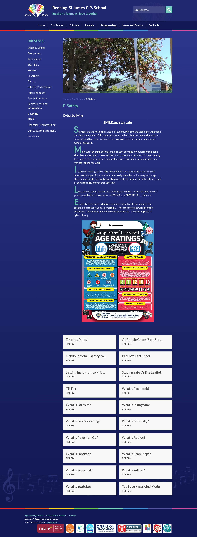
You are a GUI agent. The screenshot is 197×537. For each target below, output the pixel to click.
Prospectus (34, 53)
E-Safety (33, 114)
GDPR (31, 119)
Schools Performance (40, 87)
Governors (33, 76)
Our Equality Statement (42, 130)
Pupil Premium (36, 93)
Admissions (34, 59)
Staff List (33, 64)
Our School (77, 99)
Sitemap (72, 515)
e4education (52, 522)
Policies (32, 70)
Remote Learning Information (37, 106)
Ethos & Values (36, 48)
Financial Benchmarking (42, 125)
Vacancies (33, 136)
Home (66, 99)
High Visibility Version (34, 515)
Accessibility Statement (56, 515)
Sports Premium (37, 98)
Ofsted (31, 81)
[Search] (169, 9)
